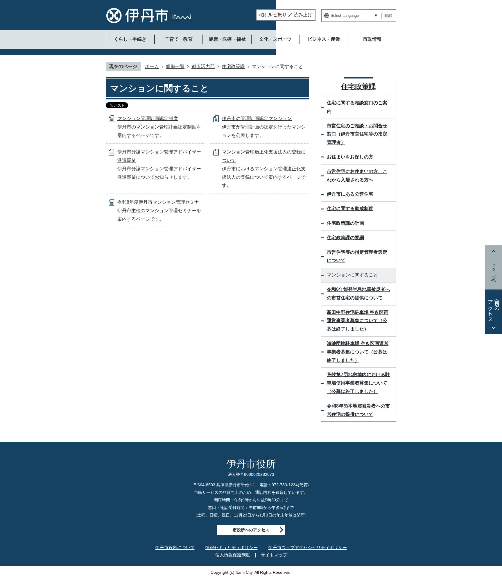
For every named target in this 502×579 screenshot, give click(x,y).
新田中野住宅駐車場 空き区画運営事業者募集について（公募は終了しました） (357, 321)
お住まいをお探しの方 (350, 156)
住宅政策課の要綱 (345, 237)
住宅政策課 (233, 66)
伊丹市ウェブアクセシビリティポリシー (307, 547)
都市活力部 (203, 66)
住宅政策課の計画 (345, 223)
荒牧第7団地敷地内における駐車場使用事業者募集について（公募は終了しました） (358, 383)
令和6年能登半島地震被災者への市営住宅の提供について (358, 293)
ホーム (152, 66)
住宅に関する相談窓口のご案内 (357, 107)
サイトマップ (274, 554)
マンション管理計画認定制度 (147, 118)
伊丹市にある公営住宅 (350, 194)
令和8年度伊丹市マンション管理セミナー (160, 202)
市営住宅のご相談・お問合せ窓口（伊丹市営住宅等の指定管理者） (357, 134)
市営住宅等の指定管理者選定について (357, 256)
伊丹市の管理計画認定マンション (257, 118)
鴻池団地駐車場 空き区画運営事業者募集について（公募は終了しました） (357, 352)
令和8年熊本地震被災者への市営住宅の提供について (358, 410)
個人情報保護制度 (232, 554)
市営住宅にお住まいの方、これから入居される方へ (357, 175)
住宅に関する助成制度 (350, 208)
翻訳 (388, 15)
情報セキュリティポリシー (231, 547)
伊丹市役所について (175, 547)
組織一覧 (175, 66)
